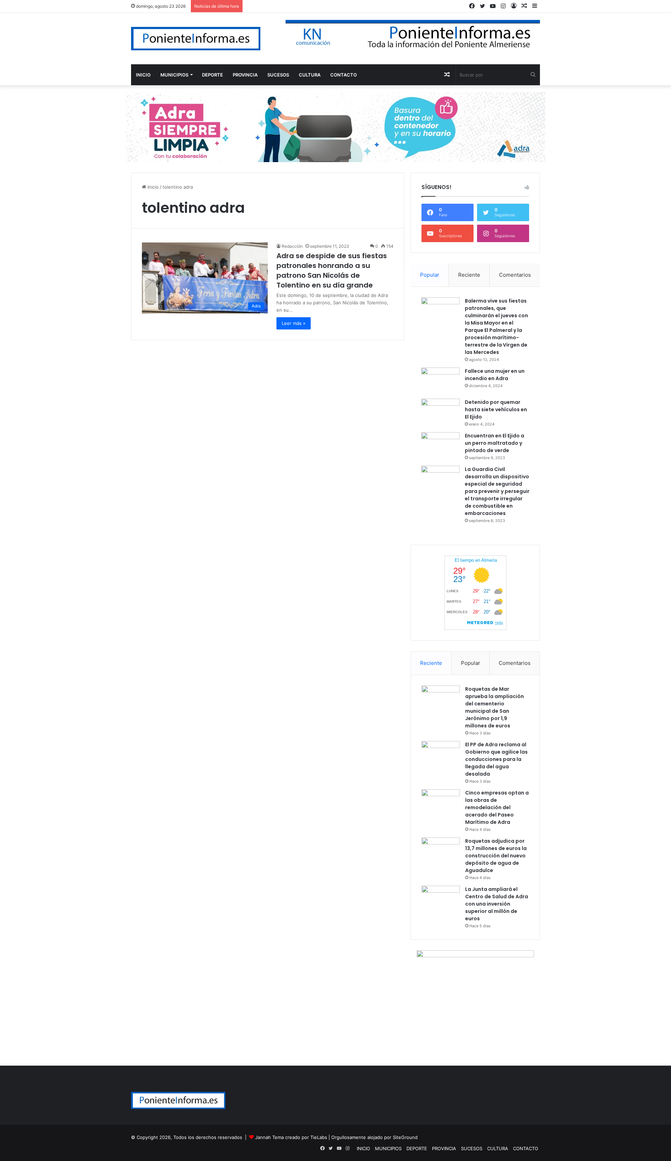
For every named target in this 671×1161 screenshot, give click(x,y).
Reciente (469, 274)
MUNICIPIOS (174, 75)
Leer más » (293, 323)
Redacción (292, 246)
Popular (429, 274)
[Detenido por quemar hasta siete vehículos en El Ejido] (440, 412)
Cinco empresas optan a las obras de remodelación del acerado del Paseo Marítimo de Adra (497, 807)
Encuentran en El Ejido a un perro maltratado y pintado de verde (494, 443)
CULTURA (309, 75)
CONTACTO (343, 75)
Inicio (152, 187)
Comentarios (515, 274)
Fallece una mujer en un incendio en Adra (495, 375)
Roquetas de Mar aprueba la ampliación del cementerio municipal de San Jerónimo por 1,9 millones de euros (494, 707)
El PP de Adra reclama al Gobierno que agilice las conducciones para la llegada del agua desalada (496, 759)
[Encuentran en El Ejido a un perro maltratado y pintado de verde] (440, 445)
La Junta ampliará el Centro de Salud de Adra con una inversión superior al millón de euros (496, 904)
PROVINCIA (245, 75)
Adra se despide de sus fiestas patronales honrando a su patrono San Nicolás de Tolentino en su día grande (331, 270)
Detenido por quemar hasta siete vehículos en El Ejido (496, 409)
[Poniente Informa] (195, 38)
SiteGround (405, 1137)
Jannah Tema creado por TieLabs (291, 1137)
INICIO (143, 75)
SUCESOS (278, 75)
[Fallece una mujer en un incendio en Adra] (440, 381)
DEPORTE (212, 75)
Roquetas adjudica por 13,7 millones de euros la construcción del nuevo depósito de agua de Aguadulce (496, 855)
